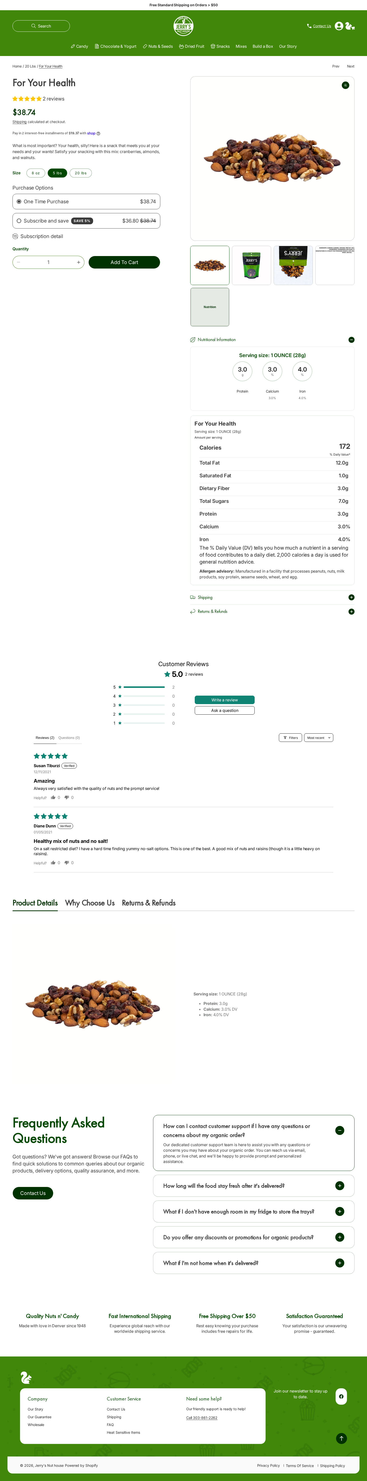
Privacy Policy (268, 1465)
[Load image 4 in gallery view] (335, 265)
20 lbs (81, 173)
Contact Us (116, 1409)
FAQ (110, 1424)
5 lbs (57, 173)
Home (16, 66)
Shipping (19, 121)
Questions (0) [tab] (69, 738)
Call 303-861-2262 (202, 1417)
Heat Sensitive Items (123, 1432)
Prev (335, 66)
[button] (41, 26)
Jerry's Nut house (49, 1465)
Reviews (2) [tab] (45, 738)
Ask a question (224, 710)
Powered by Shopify (81, 1465)
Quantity (20, 248)
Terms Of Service (300, 1465)
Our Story (35, 1409)
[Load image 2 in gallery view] (251, 265)
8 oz (36, 173)
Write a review (224, 699)
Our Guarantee (39, 1417)
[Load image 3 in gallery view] (293, 265)
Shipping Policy (332, 1465)
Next (351, 66)
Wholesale (36, 1424)
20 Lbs (30, 66)
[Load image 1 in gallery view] (209, 265)
